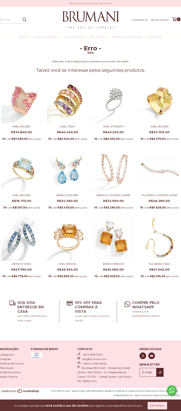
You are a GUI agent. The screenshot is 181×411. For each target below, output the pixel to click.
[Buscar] (24, 20)
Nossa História (46, 37)
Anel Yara (67, 126)
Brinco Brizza (113, 263)
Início (23, 37)
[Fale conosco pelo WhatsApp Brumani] (172, 390)
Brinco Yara (21, 263)
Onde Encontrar (127, 37)
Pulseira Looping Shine (159, 195)
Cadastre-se (140, 20)
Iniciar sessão (160, 20)
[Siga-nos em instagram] (143, 355)
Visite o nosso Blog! (95, 363)
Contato (154, 37)
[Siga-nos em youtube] (151, 355)
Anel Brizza (67, 263)
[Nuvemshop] (20, 392)
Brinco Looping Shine (113, 195)
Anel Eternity (113, 126)
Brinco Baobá (68, 195)
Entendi (157, 405)
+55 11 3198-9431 (92, 354)
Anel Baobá (21, 126)
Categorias (74, 37)
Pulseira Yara (159, 263)
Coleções (98, 37)
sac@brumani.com (94, 359)
